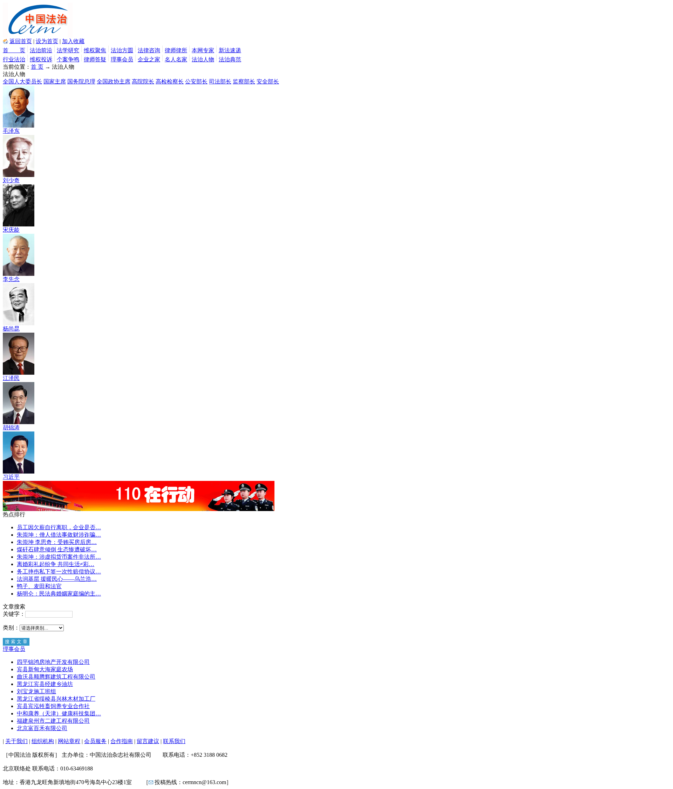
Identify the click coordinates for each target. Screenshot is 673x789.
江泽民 (11, 378)
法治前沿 (41, 50)
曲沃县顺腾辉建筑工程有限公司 (56, 677)
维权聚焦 (95, 50)
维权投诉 (41, 59)
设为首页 (47, 41)
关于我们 (16, 741)
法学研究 (68, 50)
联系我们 (174, 741)
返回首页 (20, 41)
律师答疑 (95, 59)
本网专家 (203, 50)
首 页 (14, 50)
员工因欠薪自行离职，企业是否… (59, 527)
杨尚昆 (11, 329)
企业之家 (149, 59)
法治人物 (203, 59)
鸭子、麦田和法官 (39, 586)
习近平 (11, 477)
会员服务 (95, 741)
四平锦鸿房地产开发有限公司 (53, 662)
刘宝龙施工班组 (36, 691)
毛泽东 (11, 131)
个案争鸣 (68, 59)
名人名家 (176, 59)
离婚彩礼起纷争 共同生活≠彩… (55, 564)
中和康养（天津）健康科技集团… (59, 713)
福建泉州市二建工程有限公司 (53, 721)
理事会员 (122, 59)
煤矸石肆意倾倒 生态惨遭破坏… (57, 549)
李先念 (11, 279)
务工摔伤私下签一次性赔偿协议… (59, 571)
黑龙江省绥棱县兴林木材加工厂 (56, 699)
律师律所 (176, 50)
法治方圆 (122, 50)
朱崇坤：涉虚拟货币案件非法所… (59, 557)
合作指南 (121, 741)
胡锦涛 (11, 427)
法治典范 (230, 59)
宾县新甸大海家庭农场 (45, 669)
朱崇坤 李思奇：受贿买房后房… (57, 542)
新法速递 (230, 50)
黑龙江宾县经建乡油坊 (45, 684)
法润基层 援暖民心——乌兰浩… (57, 579)
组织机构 (43, 741)
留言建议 (148, 741)
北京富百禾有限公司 (42, 728)
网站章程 (69, 741)
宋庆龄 (11, 230)
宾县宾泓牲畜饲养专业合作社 (53, 706)
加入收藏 (73, 41)
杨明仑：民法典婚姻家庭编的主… (59, 594)
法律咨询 (149, 50)
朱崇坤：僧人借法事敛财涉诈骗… (59, 535)
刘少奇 (11, 180)
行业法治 (14, 59)
